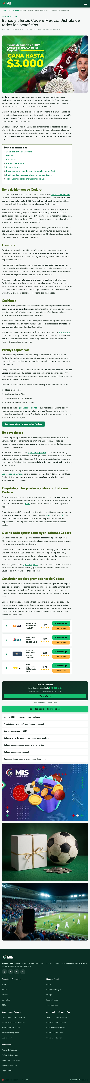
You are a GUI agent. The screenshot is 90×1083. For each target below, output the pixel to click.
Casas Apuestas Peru (54, 1038)
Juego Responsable (9, 1065)
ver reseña (61, 628)
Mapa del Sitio (7, 1071)
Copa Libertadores (53, 1005)
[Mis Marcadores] (6, 3)
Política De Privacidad (10, 1055)
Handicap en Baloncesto (11, 1028)
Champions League (53, 990)
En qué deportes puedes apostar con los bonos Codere (32, 171)
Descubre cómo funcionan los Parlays (23, 424)
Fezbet (4, 990)
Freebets (10, 155)
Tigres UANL (64, 332)
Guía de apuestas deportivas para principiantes (24, 745)
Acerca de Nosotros (9, 1050)
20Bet (4, 1005)
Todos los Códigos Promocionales (45, 709)
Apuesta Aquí (61, 623)
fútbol (27, 503)
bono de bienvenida (60, 194)
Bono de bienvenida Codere (19, 152)
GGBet (4, 984)
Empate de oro (13, 167)
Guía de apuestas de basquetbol (17, 752)
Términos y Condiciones (11, 1060)
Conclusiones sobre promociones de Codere (27, 179)
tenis (48, 515)
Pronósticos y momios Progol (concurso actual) (24, 724)
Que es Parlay (7, 1038)
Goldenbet (6, 1000)
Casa (4, 10)
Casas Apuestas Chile (54, 1033)
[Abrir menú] (85, 4)
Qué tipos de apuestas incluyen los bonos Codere (29, 175)
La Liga (49, 995)
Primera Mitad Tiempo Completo (14, 1017)
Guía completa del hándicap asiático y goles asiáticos (26, 738)
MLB (63, 515)
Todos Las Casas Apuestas (56, 1017)
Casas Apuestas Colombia (56, 1022)
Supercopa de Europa (12, 474)
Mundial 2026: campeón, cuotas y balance (22, 717)
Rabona (5, 995)
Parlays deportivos (15, 163)
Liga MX (49, 984)
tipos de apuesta (30, 564)
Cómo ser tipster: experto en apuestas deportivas (24, 759)
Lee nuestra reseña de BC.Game (45, 703)
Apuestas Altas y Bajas (10, 1033)
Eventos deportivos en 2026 (15, 731)
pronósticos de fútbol (29, 408)
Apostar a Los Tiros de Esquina (13, 1022)
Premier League (52, 1000)
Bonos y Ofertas (14, 10)
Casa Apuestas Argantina (55, 1028)
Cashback (11, 159)
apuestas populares (37, 452)
